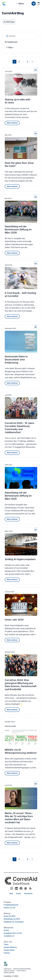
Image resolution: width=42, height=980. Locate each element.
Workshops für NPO (12, 919)
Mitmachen (8, 927)
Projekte (7, 902)
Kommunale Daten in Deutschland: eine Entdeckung (16, 359)
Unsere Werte (9, 950)
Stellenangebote (9, 972)
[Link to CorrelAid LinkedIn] (16, 888)
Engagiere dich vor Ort (13, 933)
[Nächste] (32, 62)
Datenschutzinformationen (22, 969)
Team (6, 944)
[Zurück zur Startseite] (5, 3)
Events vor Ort (9, 908)
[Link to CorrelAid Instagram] (11, 888)
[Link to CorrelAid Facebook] (21, 888)
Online (6, 930)
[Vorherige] (10, 62)
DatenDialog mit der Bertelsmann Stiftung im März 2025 (18, 495)
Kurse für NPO (9, 916)
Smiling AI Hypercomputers (20, 559)
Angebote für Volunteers (14, 922)
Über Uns (8, 942)
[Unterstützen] (34, 3)
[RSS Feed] (30, 888)
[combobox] (21, 3)
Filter (10, 47)
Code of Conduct (9, 971)
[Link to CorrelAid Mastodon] (25, 888)
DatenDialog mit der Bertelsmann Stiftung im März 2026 (18, 229)
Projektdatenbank (11, 905)
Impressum (7, 969)
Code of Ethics (21, 971)
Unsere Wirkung (10, 947)
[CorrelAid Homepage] (21, 880)
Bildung (7, 913)
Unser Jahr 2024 (14, 619)
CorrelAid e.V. (9, 936)
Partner (7, 953)
